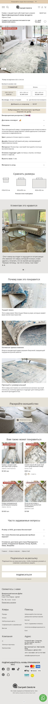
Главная (4, 551)
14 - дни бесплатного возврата (36, 100)
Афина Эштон (6, 507)
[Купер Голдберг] (29, 474)
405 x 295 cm (24, 93)
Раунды (4, 614)
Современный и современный (12, 625)
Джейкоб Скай (29, 508)
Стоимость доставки (9, 20)
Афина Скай (26, 551)
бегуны (35, 87)
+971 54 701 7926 (40, 652)
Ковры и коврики (14, 551)
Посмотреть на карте (9, 602)
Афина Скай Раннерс (9, 468)
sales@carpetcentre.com (32, 655)
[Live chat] (43, 698)
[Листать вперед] (44, 45)
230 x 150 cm (9, 93)
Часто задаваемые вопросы (34, 623)
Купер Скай (28, 468)
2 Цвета (33, 474)
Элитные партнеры (8, 644)
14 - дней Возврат (38, 21)
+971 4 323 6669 (30, 652)
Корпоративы (6, 648)
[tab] (23, 269)
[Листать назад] (3, 45)
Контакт (27, 620)
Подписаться (24, 575)
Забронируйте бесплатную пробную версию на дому (24, 111)
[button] (45, 7)
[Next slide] (44, 232)
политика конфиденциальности (35, 627)
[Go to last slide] (3, 232)
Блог (26, 630)
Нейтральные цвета (8, 621)
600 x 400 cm (39, 93)
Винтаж (4, 628)
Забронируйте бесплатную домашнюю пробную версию (34, 615)
